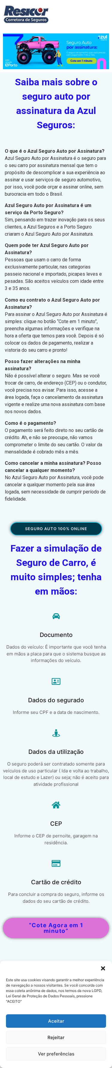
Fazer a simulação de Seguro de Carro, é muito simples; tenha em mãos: (56, 569)
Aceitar (56, 1021)
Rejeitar (56, 1037)
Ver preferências (56, 1054)
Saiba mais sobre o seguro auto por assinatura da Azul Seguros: (56, 103)
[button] (103, 968)
